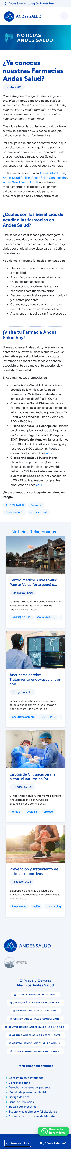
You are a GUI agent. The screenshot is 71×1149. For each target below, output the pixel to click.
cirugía (16, 811)
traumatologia (54, 906)
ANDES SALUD (15, 505)
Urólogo (48, 811)
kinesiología (19, 906)
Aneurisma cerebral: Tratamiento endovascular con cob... (35, 679)
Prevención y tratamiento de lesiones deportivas (33, 871)
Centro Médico (46, 617)
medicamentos (14, 512)
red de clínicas (38, 512)
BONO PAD (48, 716)
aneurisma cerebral (23, 716)
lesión (36, 906)
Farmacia (36, 505)
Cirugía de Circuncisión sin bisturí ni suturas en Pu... (32, 776)
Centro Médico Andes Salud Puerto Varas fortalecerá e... (33, 582)
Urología (32, 811)
